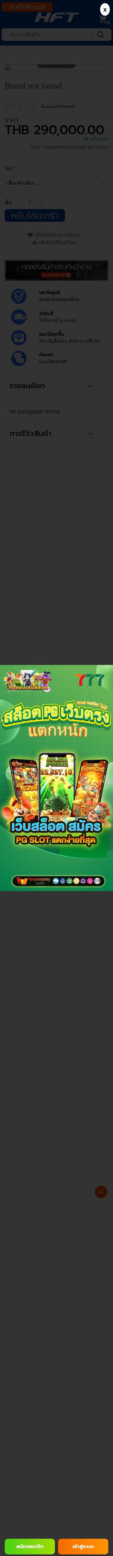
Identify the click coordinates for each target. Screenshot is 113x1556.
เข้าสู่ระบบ (83, 1546)
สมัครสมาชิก (29, 1546)
